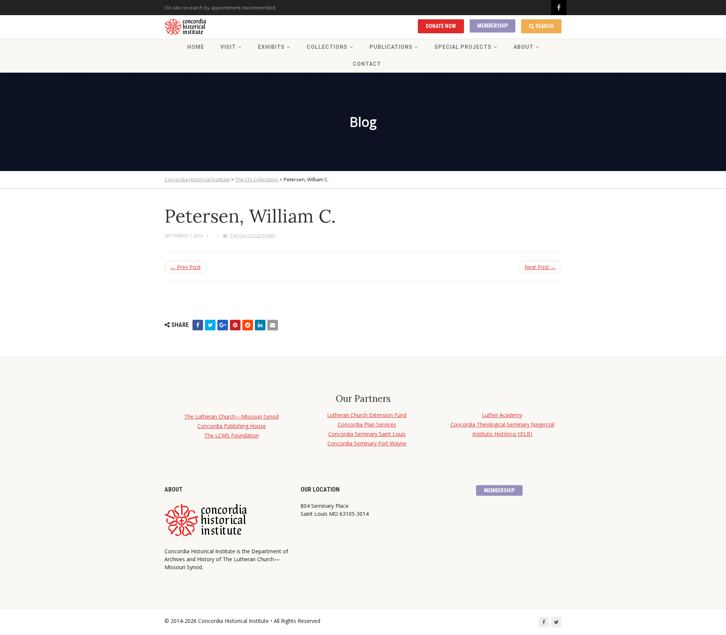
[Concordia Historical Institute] (185, 26)
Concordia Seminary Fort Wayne (366, 443)
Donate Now (441, 26)
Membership (492, 26)
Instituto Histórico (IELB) (502, 433)
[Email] (272, 325)
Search (544, 26)
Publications (391, 47)
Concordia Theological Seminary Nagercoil (502, 424)
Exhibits (271, 47)
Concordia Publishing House (231, 426)
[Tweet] (210, 325)
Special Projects (463, 47)
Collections (327, 47)
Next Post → (540, 267)
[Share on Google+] (222, 325)
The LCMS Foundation (231, 435)
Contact (367, 64)
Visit (228, 47)
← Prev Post (185, 267)
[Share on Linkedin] (260, 325)
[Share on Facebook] (197, 325)
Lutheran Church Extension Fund (366, 415)
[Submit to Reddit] (247, 325)
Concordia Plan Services (367, 424)
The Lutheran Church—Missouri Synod (231, 416)
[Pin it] (235, 325)
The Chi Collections (252, 235)
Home (195, 47)
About (523, 47)
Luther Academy (502, 415)
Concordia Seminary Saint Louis (367, 433)
